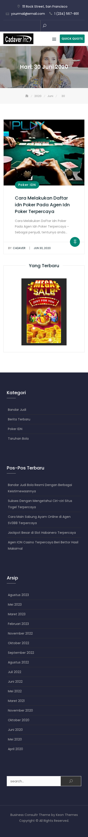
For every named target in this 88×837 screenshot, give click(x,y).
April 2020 (15, 749)
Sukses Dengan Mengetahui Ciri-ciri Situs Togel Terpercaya (40, 504)
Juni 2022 (15, 681)
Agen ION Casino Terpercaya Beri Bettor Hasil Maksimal (43, 545)
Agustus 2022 (18, 662)
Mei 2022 (15, 691)
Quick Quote (72, 39)
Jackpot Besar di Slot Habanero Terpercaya (42, 532)
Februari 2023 (18, 624)
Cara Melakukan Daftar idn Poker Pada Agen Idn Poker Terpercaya (42, 205)
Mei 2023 (15, 604)
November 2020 (20, 710)
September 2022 (21, 652)
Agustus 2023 (18, 595)
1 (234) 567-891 (66, 13)
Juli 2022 (14, 672)
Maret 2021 (16, 701)
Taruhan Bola (18, 438)
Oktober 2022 (18, 643)
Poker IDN (27, 185)
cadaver (16, 248)
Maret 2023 (16, 614)
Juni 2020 (15, 729)
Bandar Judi (17, 409)
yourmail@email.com (28, 13)
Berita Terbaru (19, 419)
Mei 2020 (15, 739)
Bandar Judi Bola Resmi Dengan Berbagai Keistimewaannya (40, 488)
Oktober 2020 (18, 720)
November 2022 (20, 633)
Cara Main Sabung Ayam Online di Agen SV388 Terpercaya (39, 519)
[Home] (27, 96)
